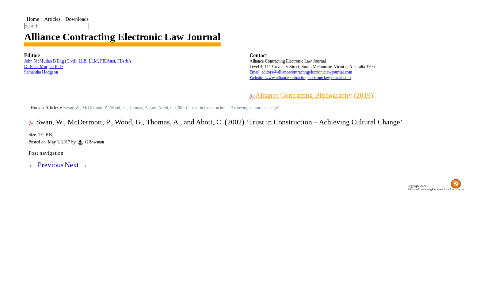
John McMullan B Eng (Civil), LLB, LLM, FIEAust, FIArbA (78, 61)
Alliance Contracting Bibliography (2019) (314, 95)
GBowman (94, 142)
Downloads (76, 19)
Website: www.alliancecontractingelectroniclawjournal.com (300, 77)
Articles (52, 19)
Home (33, 19)
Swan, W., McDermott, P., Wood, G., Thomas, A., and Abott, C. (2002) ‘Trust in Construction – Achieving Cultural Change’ (219, 122)
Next (76, 165)
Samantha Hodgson (41, 72)
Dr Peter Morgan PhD (43, 66)
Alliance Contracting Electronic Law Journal (122, 36)
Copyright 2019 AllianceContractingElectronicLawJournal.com (436, 187)
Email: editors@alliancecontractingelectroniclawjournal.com (301, 72)
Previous (46, 165)
